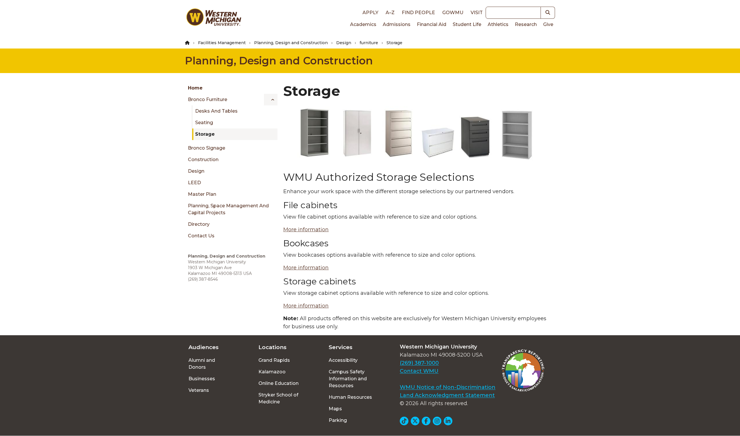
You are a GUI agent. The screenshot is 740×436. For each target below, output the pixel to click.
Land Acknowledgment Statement (447, 395)
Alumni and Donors (201, 363)
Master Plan (202, 194)
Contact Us (201, 236)
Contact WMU (419, 371)
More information (306, 229)
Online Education (278, 383)
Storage (205, 134)
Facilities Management (222, 42)
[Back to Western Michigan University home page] (213, 18)
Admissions (396, 24)
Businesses (201, 378)
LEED (194, 182)
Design (343, 42)
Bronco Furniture (207, 99)
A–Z (390, 12)
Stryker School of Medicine (278, 398)
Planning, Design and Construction (291, 42)
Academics (363, 24)
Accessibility (343, 360)
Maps (335, 408)
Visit (477, 12)
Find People (418, 12)
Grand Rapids (274, 360)
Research (526, 24)
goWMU (452, 12)
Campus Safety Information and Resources (348, 378)
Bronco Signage (206, 148)
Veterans (198, 390)
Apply (370, 12)
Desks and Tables (216, 111)
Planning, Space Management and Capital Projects (228, 209)
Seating (204, 122)
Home (195, 88)
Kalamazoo (272, 371)
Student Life (467, 24)
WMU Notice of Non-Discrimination (447, 387)
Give (548, 24)
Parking (338, 420)
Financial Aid (431, 24)
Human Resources (350, 397)
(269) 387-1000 (419, 363)
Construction (203, 159)
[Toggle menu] (271, 99)
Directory (199, 224)
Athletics (498, 24)
